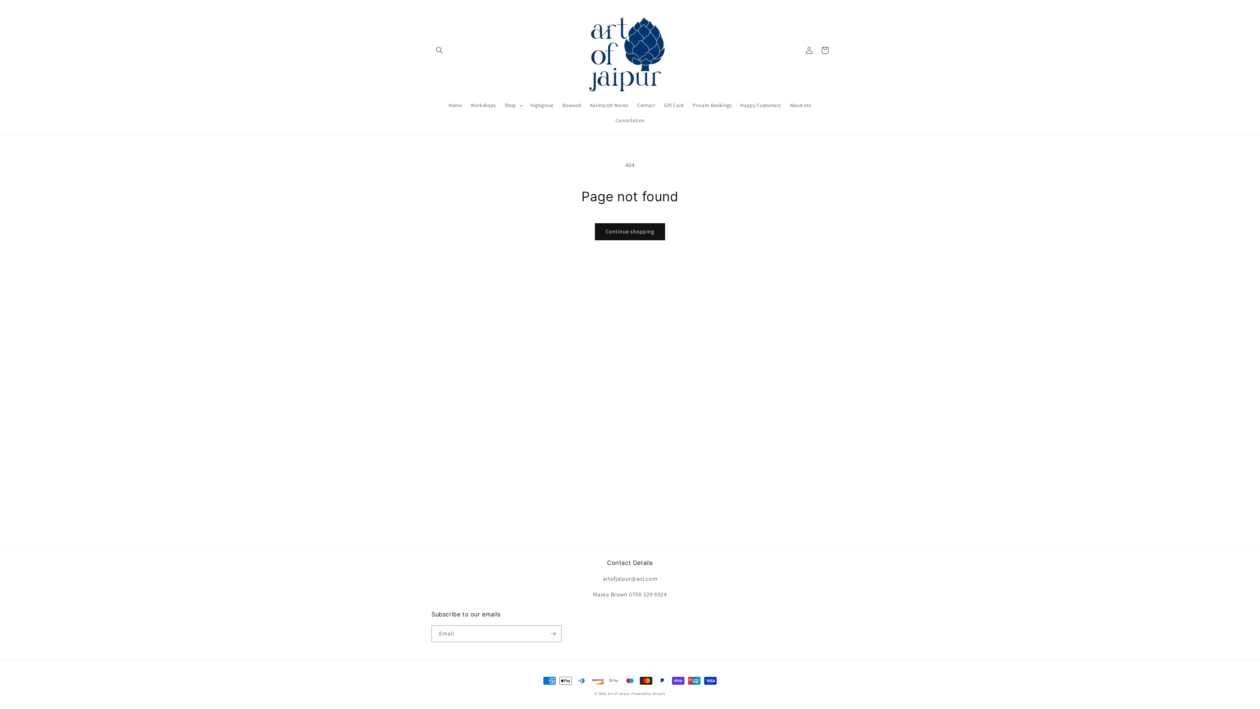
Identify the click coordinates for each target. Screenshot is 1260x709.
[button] (439, 50)
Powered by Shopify (648, 693)
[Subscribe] (553, 633)
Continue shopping (630, 231)
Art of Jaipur (619, 693)
